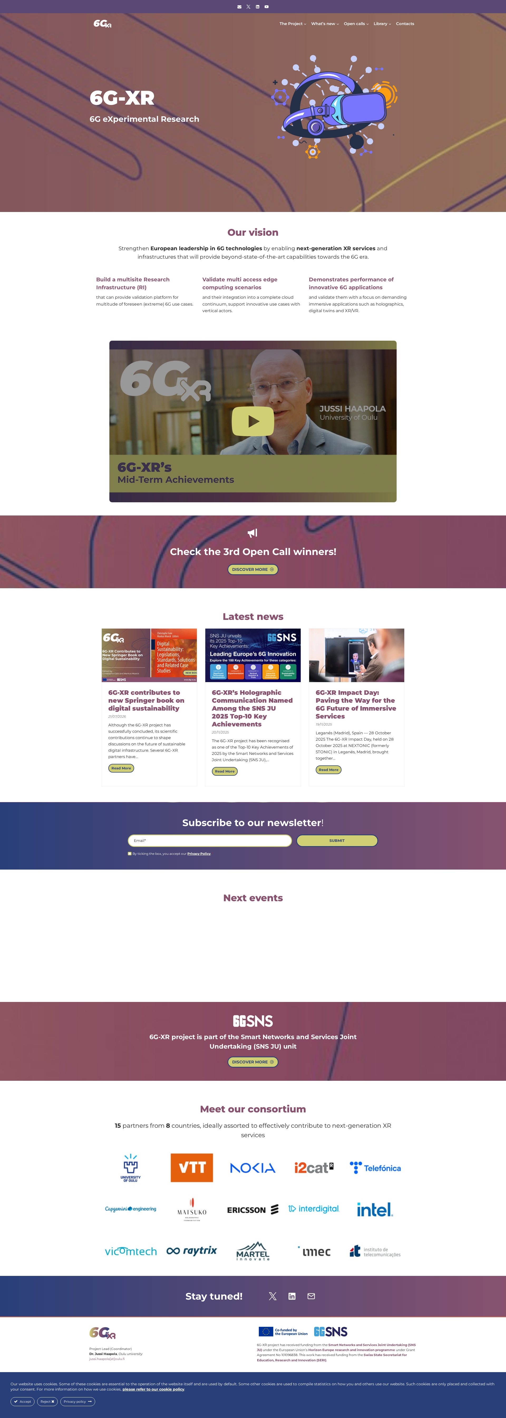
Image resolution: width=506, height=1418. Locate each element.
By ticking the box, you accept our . (173, 854)
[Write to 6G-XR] (311, 1296)
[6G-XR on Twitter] (273, 1296)
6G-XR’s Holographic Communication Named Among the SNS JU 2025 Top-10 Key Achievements (252, 708)
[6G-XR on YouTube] (267, 7)
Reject (46, 1401)
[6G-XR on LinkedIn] (257, 7)
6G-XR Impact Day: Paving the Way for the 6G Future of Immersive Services (356, 704)
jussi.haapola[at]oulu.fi (107, 1359)
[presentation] (149, 655)
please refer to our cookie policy (153, 1389)
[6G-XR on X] (248, 7)
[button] (253, 421)
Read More (122, 769)
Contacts (405, 23)
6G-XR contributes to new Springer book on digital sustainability (146, 700)
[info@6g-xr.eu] (239, 7)
